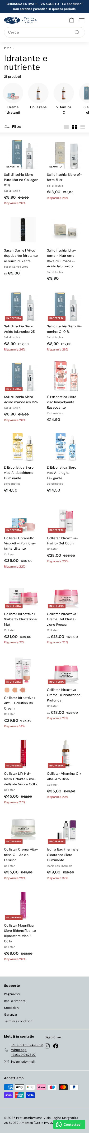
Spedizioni (11, 1008)
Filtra (16, 126)
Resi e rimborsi (15, 1001)
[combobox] (44, 32)
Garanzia (10, 1015)
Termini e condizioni (18, 1021)
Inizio (7, 48)
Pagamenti (12, 994)
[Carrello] (71, 20)
